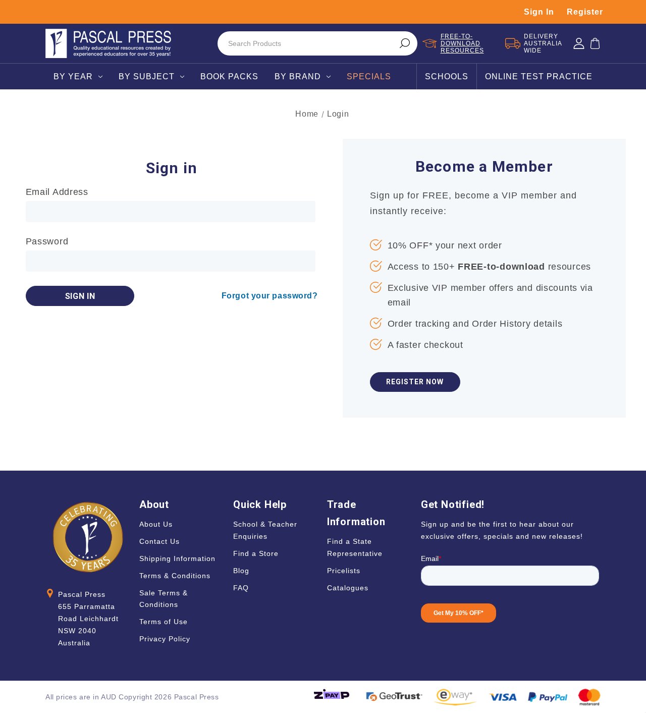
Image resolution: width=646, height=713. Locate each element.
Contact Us (159, 541)
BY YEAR (73, 76)
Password (47, 241)
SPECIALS (369, 76)
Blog (241, 571)
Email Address (57, 192)
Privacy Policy (164, 639)
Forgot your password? (270, 295)
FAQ (241, 588)
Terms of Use (163, 622)
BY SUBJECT (147, 76)
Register (585, 12)
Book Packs (229, 76)
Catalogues (347, 588)
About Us (156, 524)
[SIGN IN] (578, 43)
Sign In (539, 12)
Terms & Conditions (174, 576)
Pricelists (343, 571)
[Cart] (595, 43)
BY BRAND (298, 76)
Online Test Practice (539, 76)
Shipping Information (177, 558)
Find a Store (256, 553)
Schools (446, 76)
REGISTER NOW (415, 382)
